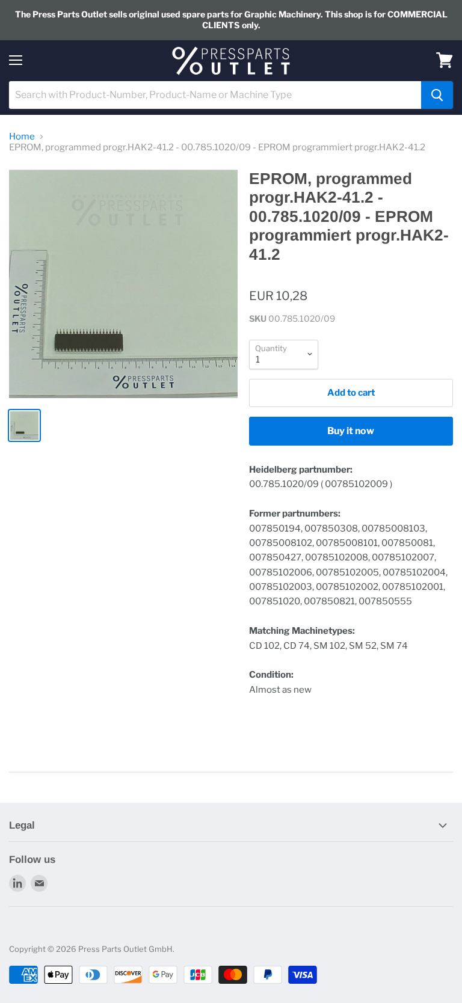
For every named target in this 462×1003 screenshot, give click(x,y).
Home (22, 137)
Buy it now (350, 431)
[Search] (437, 95)
